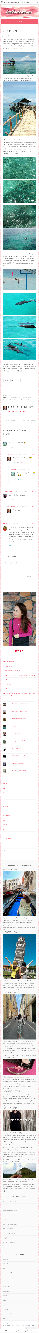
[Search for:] (19, 850)
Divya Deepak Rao (8, 491)
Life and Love (6, 797)
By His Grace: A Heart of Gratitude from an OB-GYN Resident (19, 675)
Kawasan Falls (15, 726)
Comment (28, 576)
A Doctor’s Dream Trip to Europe (11, 670)
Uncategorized (7, 838)
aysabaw (5, 439)
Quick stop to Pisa (7, 666)
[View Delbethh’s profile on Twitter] (18, 651)
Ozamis (16, 400)
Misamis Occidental (8, 400)
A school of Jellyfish (9, 420)
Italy (4, 792)
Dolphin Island (22, 397)
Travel (9, 395)
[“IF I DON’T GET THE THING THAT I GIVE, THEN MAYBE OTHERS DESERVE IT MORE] (19, 1177)
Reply (33, 439)
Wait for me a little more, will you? (29, 422)
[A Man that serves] (19, 1130)
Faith (4, 788)
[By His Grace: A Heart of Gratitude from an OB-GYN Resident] (19, 1075)
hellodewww (11, 454)
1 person (21, 462)
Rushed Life (6, 689)
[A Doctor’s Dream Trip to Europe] (19, 1039)
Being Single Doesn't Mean (19, 763)
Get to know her (16, 733)
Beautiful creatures (12, 397)
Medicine (5, 806)
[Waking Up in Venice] (19, 915)
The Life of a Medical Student (19, 704)
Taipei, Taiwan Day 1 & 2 (18, 756)
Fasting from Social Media (19, 741)
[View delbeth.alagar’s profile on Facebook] (16, 651)
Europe (5, 783)
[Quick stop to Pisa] (19, 978)
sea (19, 400)
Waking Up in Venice (8, 661)
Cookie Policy (33, 1325)
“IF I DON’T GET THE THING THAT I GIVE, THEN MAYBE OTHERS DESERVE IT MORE (18, 1160)
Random (5, 824)
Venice (4, 843)
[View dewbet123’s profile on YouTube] (22, 651)
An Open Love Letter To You (19, 770)
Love (4, 802)
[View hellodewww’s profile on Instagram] (20, 651)
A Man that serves (7, 684)
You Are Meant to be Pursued (19, 711)
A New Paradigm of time (9, 680)
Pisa (4, 820)
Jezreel (5, 524)
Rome (4, 829)
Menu (20, 21)
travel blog (28, 400)
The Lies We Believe (17, 748)
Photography (6, 815)
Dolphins (28, 397)
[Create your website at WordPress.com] (19, 2)
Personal (5, 811)
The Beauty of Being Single (19, 718)
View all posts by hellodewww (17, 411)
